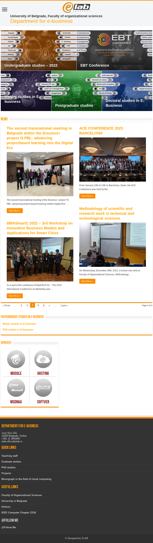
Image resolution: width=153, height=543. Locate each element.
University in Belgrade (14, 501)
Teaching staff (9, 455)
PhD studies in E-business (18, 329)
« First (6, 305)
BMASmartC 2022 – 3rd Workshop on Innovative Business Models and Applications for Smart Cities (40, 228)
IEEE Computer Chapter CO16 (18, 512)
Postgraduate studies (74, 105)
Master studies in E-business (19, 323)
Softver (43, 402)
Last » (64, 305)
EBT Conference (94, 65)
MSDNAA (16, 402)
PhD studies (8, 467)
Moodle (16, 373)
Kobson (5, 506)
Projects (6, 473)
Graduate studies (11, 461)
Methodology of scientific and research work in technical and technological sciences (106, 213)
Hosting (43, 373)
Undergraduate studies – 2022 (30, 65)
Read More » (15, 210)
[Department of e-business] (76, 7)
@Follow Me (9, 520)
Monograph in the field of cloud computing (26, 479)
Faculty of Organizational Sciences (21, 495)
